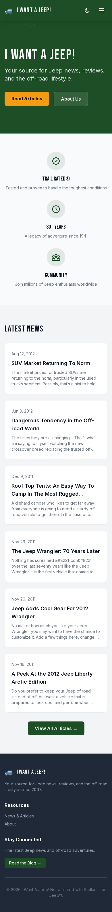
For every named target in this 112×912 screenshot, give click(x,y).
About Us (71, 99)
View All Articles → (56, 728)
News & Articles (19, 815)
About (10, 823)
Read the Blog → (25, 862)
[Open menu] (101, 10)
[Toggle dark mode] (87, 10)
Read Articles (26, 98)
